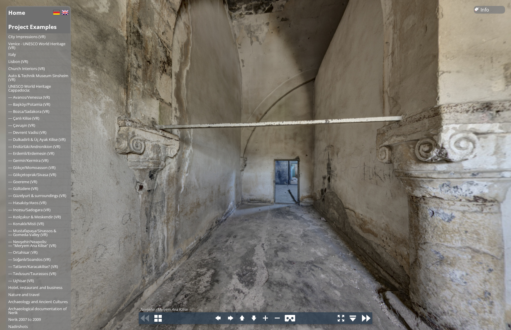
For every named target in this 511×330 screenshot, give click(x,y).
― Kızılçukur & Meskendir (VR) (34, 217)
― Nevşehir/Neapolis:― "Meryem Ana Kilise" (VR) (32, 243)
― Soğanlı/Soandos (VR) (29, 259)
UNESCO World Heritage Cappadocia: (29, 88)
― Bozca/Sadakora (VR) (28, 111)
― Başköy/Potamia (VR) (29, 104)
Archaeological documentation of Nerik (37, 310)
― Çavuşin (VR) (21, 125)
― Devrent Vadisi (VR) (27, 132)
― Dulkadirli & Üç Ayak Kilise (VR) (37, 139)
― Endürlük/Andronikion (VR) (34, 146)
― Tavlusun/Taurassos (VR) (32, 273)
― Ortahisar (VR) (23, 252)
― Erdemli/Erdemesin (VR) (31, 153)
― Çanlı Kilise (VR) (23, 118)
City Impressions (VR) (27, 36)
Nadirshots (18, 326)
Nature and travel (23, 294)
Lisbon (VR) (18, 61)
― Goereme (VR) (22, 181)
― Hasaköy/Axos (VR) (27, 202)
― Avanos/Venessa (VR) (29, 97)
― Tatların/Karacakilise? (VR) (33, 266)
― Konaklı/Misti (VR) (26, 223)
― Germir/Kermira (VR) (28, 160)
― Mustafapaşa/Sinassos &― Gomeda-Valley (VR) (32, 232)
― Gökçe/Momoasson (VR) (32, 167)
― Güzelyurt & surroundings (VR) (37, 195)
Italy (12, 54)
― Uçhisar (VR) (21, 280)
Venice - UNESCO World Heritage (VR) (36, 45)
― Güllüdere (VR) (23, 188)
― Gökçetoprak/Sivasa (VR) (32, 174)
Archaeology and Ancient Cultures (38, 301)
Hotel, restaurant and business (35, 287)
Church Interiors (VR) (26, 68)
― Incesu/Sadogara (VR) (29, 209)
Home (16, 13)
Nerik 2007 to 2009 (24, 319)
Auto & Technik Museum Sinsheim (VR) (38, 77)
